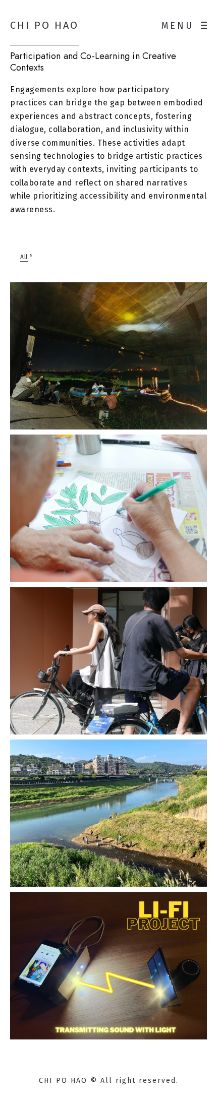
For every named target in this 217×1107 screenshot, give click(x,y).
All (24, 257)
